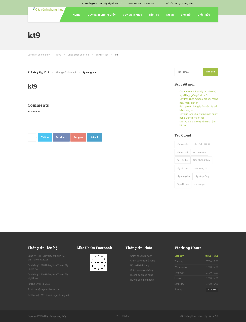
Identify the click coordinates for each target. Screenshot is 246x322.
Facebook (61, 137)
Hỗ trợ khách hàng (139, 265)
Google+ (78, 137)
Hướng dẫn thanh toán (142, 279)
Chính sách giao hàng (141, 270)
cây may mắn (199, 152)
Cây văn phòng (202, 176)
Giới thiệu (204, 14)
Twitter (45, 137)
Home (76, 14)
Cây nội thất (182, 160)
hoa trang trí (199, 184)
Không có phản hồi (66, 72)
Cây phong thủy (201, 160)
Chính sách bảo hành (141, 256)
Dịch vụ (154, 14)
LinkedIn (94, 137)
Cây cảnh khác (132, 14)
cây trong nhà (183, 176)
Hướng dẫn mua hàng (141, 275)
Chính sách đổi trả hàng (142, 260)
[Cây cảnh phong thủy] (45, 9)
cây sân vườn (183, 168)
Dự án (170, 14)
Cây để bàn (183, 184)
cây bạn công (183, 144)
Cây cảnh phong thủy (102, 14)
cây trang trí (200, 168)
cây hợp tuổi (182, 152)
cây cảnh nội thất (202, 144)
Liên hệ (185, 14)
